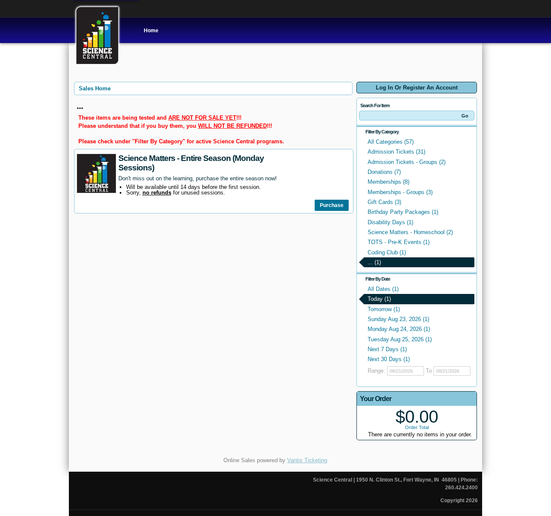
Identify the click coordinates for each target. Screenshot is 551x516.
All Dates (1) (383, 289)
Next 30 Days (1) (389, 359)
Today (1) (379, 299)
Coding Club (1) (387, 252)
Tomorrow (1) (384, 309)
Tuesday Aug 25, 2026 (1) (400, 339)
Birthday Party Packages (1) (403, 212)
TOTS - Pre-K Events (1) (399, 242)
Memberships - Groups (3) (400, 192)
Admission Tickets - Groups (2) (407, 162)
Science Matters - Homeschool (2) (410, 232)
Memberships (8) (388, 182)
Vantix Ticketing (307, 460)
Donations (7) (384, 172)
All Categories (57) (391, 142)
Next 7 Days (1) (387, 349)
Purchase (332, 205)
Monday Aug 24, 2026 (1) (399, 329)
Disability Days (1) (390, 222)
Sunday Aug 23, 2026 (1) (398, 319)
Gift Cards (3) (384, 202)
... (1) (374, 262)
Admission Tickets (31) (396, 151)
